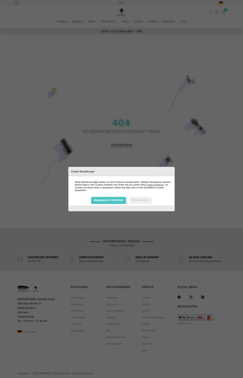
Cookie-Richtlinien (155, 184)
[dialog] (121, 189)
